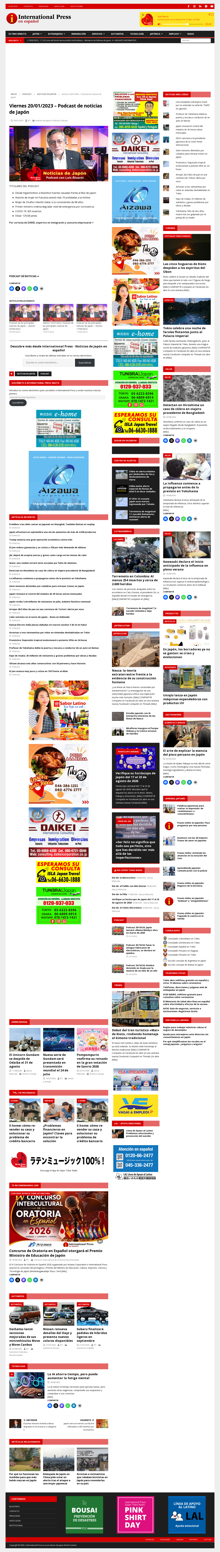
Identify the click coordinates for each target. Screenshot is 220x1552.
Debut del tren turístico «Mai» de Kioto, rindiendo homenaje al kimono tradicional (135, 1034)
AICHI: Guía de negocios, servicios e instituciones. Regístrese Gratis (182, 1010)
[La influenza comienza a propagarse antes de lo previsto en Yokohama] (187, 466)
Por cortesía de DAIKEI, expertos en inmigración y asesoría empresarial (50, 222)
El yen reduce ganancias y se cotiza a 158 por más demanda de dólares (47, 547)
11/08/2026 (17, 1070)
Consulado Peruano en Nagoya (182, 950)
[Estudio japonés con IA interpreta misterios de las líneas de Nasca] (118, 716)
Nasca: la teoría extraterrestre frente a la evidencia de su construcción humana (134, 676)
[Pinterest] (206, 6)
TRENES (118, 985)
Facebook (150, 1539)
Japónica (155, 33)
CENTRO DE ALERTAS (125, 460)
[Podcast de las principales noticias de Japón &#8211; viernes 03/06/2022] (24, 312)
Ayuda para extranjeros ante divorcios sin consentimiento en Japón (185, 1035)
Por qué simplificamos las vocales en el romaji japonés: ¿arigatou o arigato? (184, 1043)
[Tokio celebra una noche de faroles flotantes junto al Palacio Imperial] (187, 311)
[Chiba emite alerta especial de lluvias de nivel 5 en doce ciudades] (122, 489)
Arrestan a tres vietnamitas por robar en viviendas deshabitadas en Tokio (49, 632)
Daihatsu (23, 1352)
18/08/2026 (17, 1259)
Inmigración (78, 33)
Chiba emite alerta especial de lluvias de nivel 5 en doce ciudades (142, 489)
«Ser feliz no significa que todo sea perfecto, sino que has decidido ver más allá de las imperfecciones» (135, 850)
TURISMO (170, 228)
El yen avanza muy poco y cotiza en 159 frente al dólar (38, 671)
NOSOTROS (13, 6)
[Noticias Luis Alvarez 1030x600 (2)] (58, 179)
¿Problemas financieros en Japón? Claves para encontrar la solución (57, 1133)
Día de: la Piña (119, 894)
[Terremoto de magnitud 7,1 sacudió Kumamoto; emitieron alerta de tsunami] (122, 514)
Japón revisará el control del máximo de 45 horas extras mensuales (45, 593)
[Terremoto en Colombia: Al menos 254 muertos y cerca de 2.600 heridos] (136, 555)
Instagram (165, 1539)
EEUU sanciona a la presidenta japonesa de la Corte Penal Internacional (190, 141)
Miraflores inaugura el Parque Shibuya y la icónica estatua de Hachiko (142, 731)
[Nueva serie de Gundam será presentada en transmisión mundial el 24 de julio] (58, 1039)
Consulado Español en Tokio (181, 946)
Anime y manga (29, 1073)
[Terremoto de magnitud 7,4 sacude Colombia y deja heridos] (118, 611)
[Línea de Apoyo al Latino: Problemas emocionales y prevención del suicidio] (118, 1133)
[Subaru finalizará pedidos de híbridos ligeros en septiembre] (92, 1314)
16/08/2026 (171, 573)
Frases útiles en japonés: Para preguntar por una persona (193, 824)
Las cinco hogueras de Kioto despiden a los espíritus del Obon (184, 268)
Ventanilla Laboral (177, 1020)
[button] (58, 153)
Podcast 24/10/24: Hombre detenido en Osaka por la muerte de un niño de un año (141, 968)
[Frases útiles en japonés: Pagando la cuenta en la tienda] (169, 916)
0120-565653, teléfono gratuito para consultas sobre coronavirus (182, 996)
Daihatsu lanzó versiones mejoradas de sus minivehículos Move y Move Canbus (24, 1337)
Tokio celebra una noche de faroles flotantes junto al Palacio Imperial (184, 332)
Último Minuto (17, 33)
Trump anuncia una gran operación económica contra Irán (40, 539)
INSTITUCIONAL (77, 6)
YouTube (207, 1539)
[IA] (26, 1385)
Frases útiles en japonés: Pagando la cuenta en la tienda (190, 916)
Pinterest (193, 1539)
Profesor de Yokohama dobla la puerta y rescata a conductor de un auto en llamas (54, 647)
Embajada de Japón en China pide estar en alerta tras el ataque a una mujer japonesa (56, 1478)
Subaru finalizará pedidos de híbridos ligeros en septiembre (92, 1335)
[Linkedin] (200, 6)
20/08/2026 (16, 528)
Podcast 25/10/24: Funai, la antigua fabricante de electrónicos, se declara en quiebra (140, 949)
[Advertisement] (110, 69)
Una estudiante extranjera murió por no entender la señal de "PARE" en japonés (193, 105)
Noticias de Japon (43, 120)
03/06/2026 (171, 758)
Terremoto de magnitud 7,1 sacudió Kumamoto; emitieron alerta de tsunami (142, 515)
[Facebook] (188, 6)
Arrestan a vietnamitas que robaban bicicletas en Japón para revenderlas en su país (92, 1478)
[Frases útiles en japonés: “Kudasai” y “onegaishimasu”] (169, 901)
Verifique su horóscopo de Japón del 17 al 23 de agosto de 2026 (135, 777)
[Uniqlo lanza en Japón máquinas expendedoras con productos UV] (187, 678)
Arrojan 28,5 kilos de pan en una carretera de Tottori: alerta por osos (46, 609)
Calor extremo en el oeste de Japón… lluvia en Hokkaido (39, 617)
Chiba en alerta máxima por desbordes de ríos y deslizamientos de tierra (142, 475)
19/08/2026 (16, 582)
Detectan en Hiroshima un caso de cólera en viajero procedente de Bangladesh (52, 570)
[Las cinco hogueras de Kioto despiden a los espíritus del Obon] (187, 247)
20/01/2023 (18, 120)
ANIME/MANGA (19, 1021)
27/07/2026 (51, 1345)
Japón (35, 33)
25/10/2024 (133, 956)
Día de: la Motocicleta (123, 877)
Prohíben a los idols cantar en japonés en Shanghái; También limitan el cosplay (52, 524)
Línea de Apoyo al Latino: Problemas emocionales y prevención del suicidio (140, 1133)
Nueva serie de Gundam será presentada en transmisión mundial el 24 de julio (55, 1064)
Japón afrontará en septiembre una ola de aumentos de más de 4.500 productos (52, 532)
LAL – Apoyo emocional (127, 1123)
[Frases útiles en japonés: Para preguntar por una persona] (169, 825)
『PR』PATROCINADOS (23, 1092)
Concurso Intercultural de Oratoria (49, 1259)
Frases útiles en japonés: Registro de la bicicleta (190, 884)
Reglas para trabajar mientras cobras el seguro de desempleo (184, 1028)
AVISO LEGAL (59, 6)
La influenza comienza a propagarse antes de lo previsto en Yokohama (47, 578)
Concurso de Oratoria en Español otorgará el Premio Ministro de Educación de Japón (55, 1253)
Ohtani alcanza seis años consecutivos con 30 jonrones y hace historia (47, 663)
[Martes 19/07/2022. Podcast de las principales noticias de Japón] (58, 312)
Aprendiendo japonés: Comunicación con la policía (192, 869)
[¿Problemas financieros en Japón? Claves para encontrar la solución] (58, 1110)
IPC (29, 120)
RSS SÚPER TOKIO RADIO (129, 870)
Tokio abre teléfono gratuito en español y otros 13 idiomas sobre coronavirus (186, 981)
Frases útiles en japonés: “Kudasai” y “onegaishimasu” (192, 899)
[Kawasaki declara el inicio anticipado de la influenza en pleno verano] (187, 545)
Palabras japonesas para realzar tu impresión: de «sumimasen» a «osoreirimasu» (190, 809)
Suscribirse (85, 362)
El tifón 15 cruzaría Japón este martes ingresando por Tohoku (141, 501)
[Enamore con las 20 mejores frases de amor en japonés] (169, 841)
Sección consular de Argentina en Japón (186, 960)
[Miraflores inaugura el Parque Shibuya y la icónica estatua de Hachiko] (118, 731)
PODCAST (119, 920)
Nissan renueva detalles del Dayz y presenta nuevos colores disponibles (58, 1335)
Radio (190, 33)
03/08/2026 (17, 1348)
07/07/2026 (84, 1070)
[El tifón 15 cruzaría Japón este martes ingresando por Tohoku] (122, 501)
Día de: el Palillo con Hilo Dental (129, 886)
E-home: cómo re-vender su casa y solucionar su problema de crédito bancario (22, 1133)
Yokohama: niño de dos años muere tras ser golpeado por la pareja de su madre (191, 214)
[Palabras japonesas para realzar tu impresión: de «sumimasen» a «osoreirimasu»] (169, 808)
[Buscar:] (196, 40)
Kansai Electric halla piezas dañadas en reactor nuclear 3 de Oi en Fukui (48, 624)
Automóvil (117, 33)
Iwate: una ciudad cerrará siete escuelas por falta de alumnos (43, 563)
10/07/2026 (51, 1078)
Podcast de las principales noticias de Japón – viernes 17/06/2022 (89, 325)
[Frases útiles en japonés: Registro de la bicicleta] (169, 886)
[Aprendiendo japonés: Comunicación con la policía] (169, 871)
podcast (45, 374)
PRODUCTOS (171, 613)
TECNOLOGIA (18, 1366)
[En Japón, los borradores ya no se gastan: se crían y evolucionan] (187, 632)
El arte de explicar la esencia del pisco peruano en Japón (185, 753)
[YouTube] (211, 6)
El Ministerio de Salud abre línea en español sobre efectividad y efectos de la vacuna (186, 1003)
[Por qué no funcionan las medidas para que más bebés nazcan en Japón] (25, 1459)
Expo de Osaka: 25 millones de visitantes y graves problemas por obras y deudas (53, 655)
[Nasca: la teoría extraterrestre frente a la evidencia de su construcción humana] (136, 649)
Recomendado (72, 1259)
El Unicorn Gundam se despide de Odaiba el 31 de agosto (24, 1060)
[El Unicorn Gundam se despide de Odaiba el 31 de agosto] (25, 1039)
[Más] (64, 1271)
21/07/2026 (84, 1345)
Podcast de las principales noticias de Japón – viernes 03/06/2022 (22, 325)
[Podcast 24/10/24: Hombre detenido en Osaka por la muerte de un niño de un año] (118, 968)
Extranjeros (55, 33)
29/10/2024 (133, 936)
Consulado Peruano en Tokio (181, 954)
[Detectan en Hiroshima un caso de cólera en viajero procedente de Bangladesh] (187, 388)
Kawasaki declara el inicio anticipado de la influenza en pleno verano (185, 565)
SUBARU (90, 1348)
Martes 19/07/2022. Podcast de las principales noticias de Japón (58, 325)
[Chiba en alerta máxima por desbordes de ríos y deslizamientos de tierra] (122, 474)
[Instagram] (194, 6)
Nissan (56, 1348)
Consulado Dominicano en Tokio (183, 942)
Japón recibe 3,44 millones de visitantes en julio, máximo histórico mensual (49, 601)
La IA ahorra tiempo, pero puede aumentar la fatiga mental (72, 1376)
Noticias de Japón (26, 374)
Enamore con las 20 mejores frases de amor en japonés (192, 839)
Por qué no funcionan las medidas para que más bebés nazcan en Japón (24, 1477)
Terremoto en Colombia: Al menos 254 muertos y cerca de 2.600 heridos (135, 580)
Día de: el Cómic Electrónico (127, 907)
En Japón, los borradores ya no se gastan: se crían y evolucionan (186, 653)
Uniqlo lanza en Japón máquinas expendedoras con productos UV (185, 699)
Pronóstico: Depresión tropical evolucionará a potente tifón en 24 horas (48, 640)
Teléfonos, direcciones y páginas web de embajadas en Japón (185, 988)
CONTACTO (28, 6)
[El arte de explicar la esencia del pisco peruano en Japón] (187, 734)
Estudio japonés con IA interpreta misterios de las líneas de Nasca (140, 716)
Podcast (27, 94)
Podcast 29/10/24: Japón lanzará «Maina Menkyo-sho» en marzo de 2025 (142, 930)
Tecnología (137, 33)
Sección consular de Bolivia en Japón (185, 964)
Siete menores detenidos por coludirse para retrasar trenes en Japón (46, 586)
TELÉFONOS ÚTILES (175, 973)
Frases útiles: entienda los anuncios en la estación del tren (192, 855)
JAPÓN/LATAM (122, 625)
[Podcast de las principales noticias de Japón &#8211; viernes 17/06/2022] (91, 312)
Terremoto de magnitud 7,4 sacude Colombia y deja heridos (141, 611)
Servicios (97, 33)
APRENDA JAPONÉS (175, 798)
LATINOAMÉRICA (123, 531)
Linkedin (179, 1539)
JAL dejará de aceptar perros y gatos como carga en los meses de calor (48, 555)
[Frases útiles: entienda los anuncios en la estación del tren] (169, 856)
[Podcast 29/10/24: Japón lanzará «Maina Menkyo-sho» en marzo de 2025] (118, 930)
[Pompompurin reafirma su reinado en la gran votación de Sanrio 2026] (92, 1039)
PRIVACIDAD (43, 6)
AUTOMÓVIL (18, 1296)
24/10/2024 (133, 974)
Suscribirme (17, 402)
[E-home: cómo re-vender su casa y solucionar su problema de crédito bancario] (25, 1110)
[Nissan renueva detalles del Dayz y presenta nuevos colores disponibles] (58, 1314)
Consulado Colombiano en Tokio (183, 938)
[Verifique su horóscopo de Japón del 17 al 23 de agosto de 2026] (136, 758)
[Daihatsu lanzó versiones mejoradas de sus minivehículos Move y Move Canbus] (25, 1314)
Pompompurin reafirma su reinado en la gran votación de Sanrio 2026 (92, 1060)
